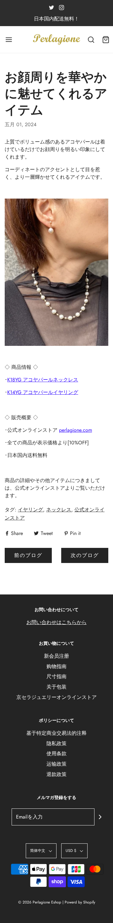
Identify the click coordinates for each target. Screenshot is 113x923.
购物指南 (56, 666)
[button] (41, 850)
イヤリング (30, 509)
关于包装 (56, 686)
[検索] (90, 39)
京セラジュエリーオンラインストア (56, 697)
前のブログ (28, 555)
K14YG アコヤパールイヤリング (42, 392)
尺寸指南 (56, 676)
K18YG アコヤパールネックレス (42, 379)
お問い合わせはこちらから (56, 622)
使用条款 (56, 753)
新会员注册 (56, 656)
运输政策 (56, 764)
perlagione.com (75, 430)
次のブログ (85, 555)
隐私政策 (56, 743)
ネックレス (58, 509)
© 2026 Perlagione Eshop (39, 902)
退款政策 (56, 774)
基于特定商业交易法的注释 (56, 733)
